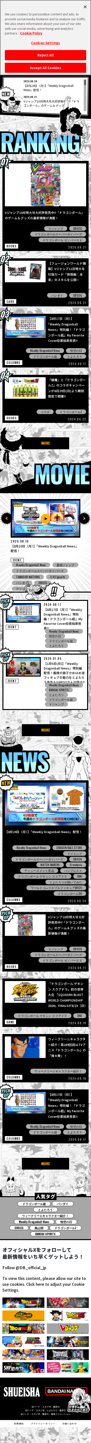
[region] (46, 95)
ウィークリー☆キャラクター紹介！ (58, 1071)
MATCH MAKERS (50, 865)
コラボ (45, 412)
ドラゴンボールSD (70, 893)
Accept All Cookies (45, 67)
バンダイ (57, 295)
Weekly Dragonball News (45, 350)
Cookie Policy (31, 33)
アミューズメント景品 (31, 577)
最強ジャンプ (65, 577)
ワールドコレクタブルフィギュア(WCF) (56, 888)
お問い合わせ (69, 1423)
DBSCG (77, 228)
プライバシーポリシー (43, 1423)
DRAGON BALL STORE (69, 848)
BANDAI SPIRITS (59, 690)
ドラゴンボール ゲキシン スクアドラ (42, 876)
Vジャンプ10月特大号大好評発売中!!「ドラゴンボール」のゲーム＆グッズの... (51, 103)
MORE (45, 443)
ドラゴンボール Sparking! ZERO (36, 571)
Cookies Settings (45, 43)
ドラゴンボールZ (71, 412)
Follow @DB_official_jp (24, 1267)
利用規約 (19, 1423)
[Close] (85, 6)
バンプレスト (73, 870)
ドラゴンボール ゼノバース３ (62, 240)
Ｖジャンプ (55, 228)
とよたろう (74, 356)
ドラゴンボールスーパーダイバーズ (58, 234)
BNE (79, 876)
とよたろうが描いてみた (66, 882)
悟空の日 (76, 350)
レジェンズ (64, 565)
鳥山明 (39, 1228)
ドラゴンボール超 (45, 356)
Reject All (45, 55)
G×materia (76, 865)
